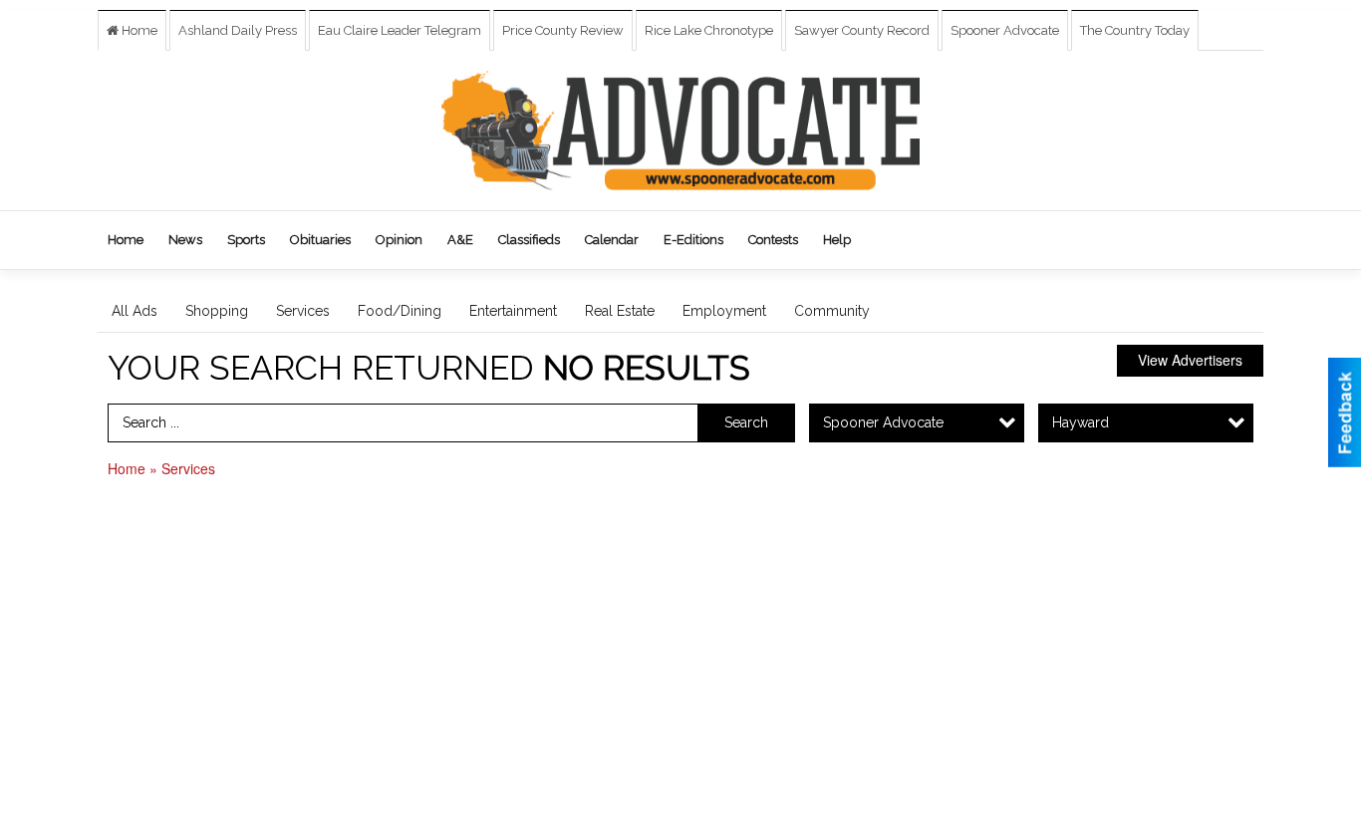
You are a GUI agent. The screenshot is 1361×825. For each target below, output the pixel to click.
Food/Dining (399, 311)
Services (303, 311)
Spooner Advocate (1005, 30)
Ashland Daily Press (237, 30)
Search (746, 422)
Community (832, 311)
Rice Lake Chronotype (709, 30)
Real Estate (620, 311)
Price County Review (563, 30)
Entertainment (513, 311)
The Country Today (1135, 30)
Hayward (1080, 422)
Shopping (216, 311)
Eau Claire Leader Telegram (399, 30)
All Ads (134, 311)
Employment (724, 311)
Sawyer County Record (862, 30)
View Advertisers (1190, 360)
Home (138, 30)
